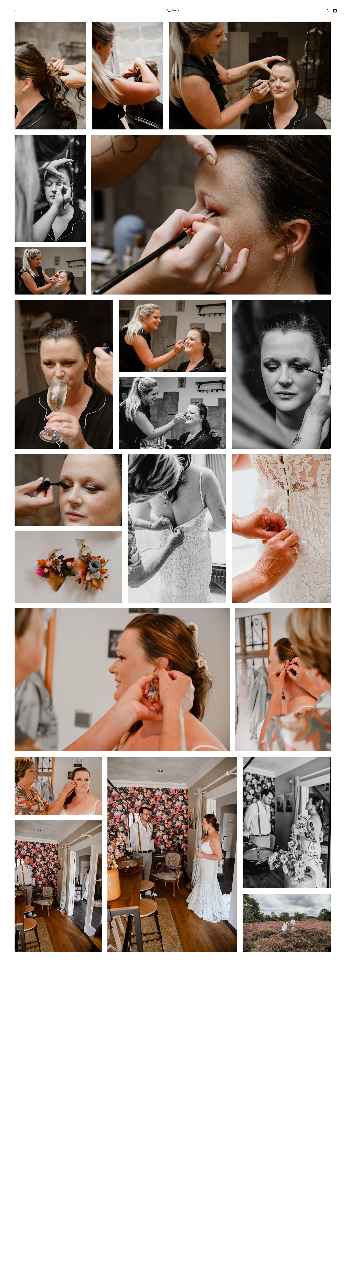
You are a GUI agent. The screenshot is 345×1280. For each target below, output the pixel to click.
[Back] (18, 11)
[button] (172, 11)
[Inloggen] (331, 10)
